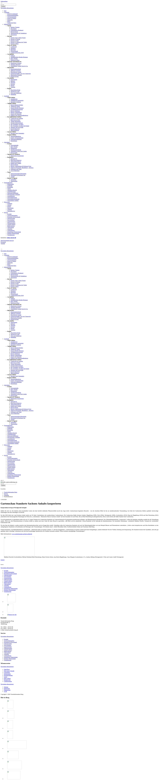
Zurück (2, 560)
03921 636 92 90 (11, 237)
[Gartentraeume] (10, 718)
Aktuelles (6, 495)
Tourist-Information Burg (10, 492)
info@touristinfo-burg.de (7, 240)
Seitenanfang (4, 1)
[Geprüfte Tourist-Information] (11, 601)
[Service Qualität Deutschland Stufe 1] (10, 612)
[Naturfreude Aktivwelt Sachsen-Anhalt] (13, 779)
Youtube (3, 243)
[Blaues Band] (10, 738)
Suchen (3, 6)
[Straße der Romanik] (10, 728)
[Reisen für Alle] (11, 614)
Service (6, 493)
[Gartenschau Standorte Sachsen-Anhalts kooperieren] (19, 555)
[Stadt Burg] (10, 708)
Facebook (3, 242)
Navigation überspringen (7, 8)
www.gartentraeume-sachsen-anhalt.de (22, 534)
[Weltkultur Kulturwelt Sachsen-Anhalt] (14, 768)
